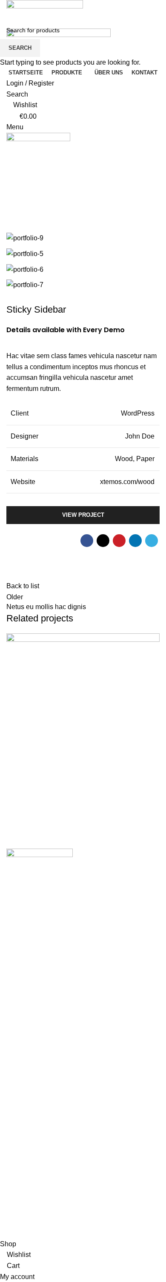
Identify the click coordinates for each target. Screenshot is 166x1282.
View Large (152, 640)
